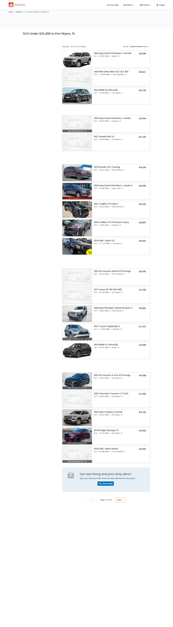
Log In (161, 5)
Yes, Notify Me (106, 483)
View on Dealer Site (76, 131)
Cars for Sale (112, 5)
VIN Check (144, 5)
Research (128, 5)
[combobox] (140, 46)
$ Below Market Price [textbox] (138, 46)
